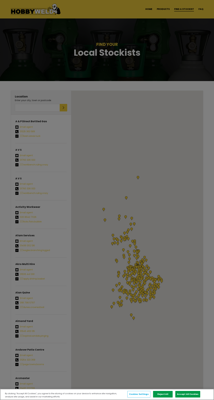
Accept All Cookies (187, 394)
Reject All (162, 394)
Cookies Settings (139, 394)
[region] (107, 394)
